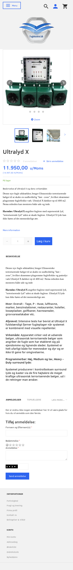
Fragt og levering (14, 505)
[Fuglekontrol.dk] (33, 30)
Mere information (11, 230)
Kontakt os (12, 515)
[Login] (55, 6)
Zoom (37, 119)
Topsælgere (34, 399)
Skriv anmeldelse (54, 161)
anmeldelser (30, 161)
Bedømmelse (12, 440)
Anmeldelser (13, 399)
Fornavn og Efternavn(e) (18, 427)
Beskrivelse (13, 256)
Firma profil (12, 510)
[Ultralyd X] (36, 83)
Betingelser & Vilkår (16, 519)
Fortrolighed (12, 500)
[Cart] (65, 6)
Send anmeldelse (17, 476)
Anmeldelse (11, 447)
